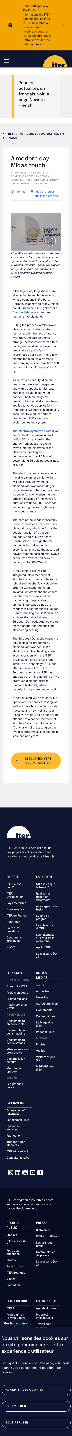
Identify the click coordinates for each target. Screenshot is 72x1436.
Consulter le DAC (18, 1157)
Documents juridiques (14, 939)
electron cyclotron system (36, 431)
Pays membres (16, 903)
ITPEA (11, 1308)
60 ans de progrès (42, 917)
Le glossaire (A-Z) (46, 955)
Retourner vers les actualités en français (33, 136)
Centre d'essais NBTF (17, 1007)
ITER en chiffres (46, 1236)
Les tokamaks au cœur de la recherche (45, 938)
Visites (11, 947)
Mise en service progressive (17, 1051)
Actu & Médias (42, 975)
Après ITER (43, 947)
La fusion (44, 877)
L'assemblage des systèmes (16, 1041)
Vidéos (40, 1050)
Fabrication (14, 1135)
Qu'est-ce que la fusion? (45, 886)
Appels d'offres (46, 1308)
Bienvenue (43, 1230)
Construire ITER (17, 986)
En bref (13, 877)
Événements (44, 1010)
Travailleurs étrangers (44, 1326)
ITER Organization (15, 895)
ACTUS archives (47, 1003)
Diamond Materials (25, 312)
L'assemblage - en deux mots (17, 1022)
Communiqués (45, 1016)
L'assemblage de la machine (16, 1032)
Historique (13, 922)
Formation (13, 1285)
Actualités (42, 991)
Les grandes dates (15, 1086)
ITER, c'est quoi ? (17, 1243)
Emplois (12, 1235)
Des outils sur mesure (16, 1060)
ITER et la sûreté (17, 1151)
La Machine (16, 1103)
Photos (40, 1044)
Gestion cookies (15, 1323)
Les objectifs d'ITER (44, 927)
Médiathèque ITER (45, 1068)
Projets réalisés (17, 999)
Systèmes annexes (13, 1128)
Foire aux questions (13, 930)
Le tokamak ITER (18, 1120)
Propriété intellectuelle (44, 1316)
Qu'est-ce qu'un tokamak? (17, 1112)
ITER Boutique (16, 1272)
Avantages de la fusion (46, 908)
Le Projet (15, 973)
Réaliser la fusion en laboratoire (43, 897)
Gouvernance (16, 909)
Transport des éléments (16, 1143)
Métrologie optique (14, 1070)
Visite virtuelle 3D (45, 1059)
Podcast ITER (45, 1032)
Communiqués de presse (45, 1254)
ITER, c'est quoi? (14, 886)
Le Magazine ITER (44, 1024)
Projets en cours (17, 992)
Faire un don (15, 1266)
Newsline (42, 997)
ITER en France (17, 915)
